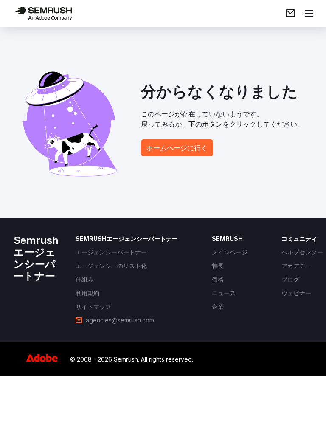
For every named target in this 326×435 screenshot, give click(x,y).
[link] (290, 13)
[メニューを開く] (309, 13)
